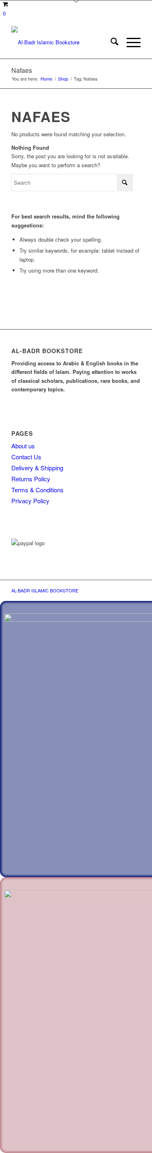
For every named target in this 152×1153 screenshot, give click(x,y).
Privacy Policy (30, 500)
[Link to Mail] (110, 590)
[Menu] (129, 42)
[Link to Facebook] (122, 590)
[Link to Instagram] (134, 590)
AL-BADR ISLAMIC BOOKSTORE (44, 590)
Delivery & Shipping (37, 467)
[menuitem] (110, 42)
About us (23, 445)
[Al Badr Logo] (63, 42)
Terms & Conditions (37, 489)
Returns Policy (30, 478)
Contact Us (26, 456)
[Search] (110, 42)
